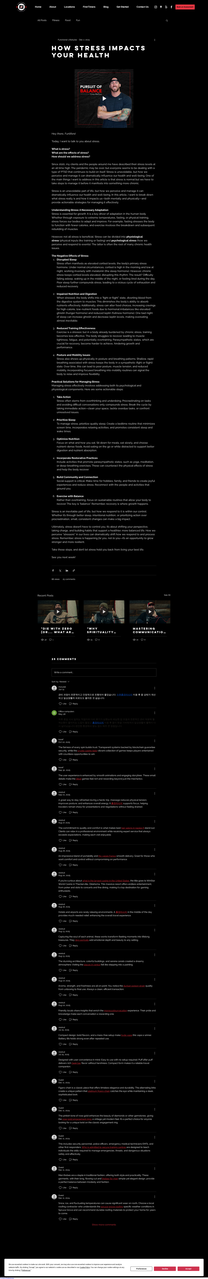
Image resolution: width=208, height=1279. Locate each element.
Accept (188, 1269)
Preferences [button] (26, 1270)
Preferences (141, 1269)
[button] (169, 631)
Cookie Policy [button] (85, 1267)
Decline (165, 1269)
